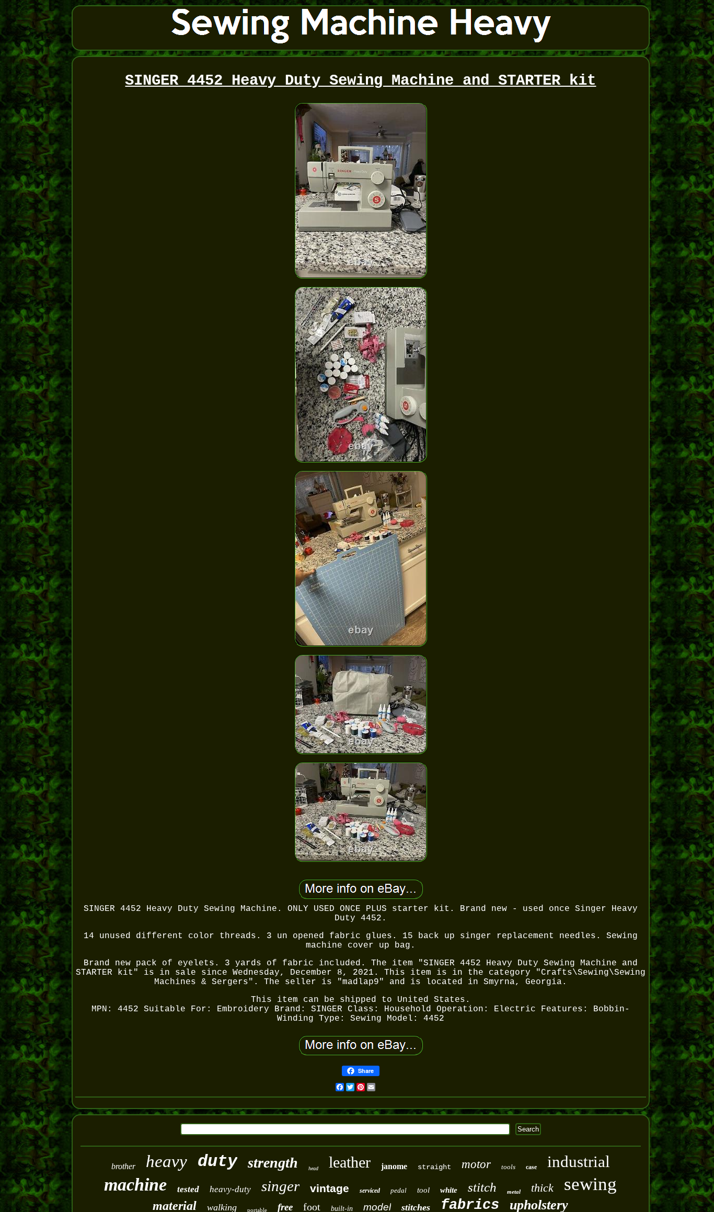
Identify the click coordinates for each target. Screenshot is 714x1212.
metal (514, 1191)
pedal (398, 1190)
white (448, 1190)
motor (476, 1164)
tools (508, 1167)
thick (542, 1187)
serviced (370, 1190)
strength (273, 1163)
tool (423, 1190)
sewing (590, 1184)
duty (217, 1161)
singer (280, 1186)
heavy (166, 1161)
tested (188, 1189)
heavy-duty (230, 1189)
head (313, 1168)
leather (350, 1162)
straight (434, 1167)
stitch (482, 1187)
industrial (578, 1161)
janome (394, 1166)
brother (123, 1166)
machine (135, 1184)
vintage (329, 1188)
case (531, 1167)
